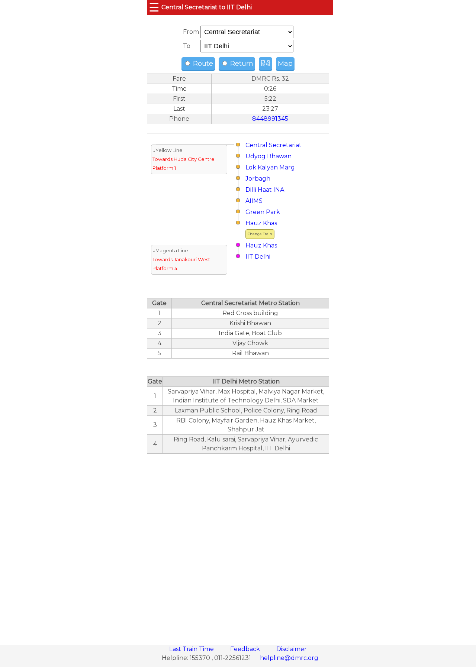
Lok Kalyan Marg (270, 167)
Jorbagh (257, 178)
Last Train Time (192, 649)
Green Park (262, 212)
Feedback (245, 649)
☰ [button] (154, 7)
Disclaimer (291, 649)
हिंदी (265, 63)
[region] (238, 545)
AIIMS (254, 200)
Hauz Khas (261, 223)
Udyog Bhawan (268, 156)
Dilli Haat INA (264, 189)
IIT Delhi (257, 256)
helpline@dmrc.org (289, 657)
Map (285, 63)
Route (202, 63)
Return (240, 63)
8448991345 (270, 118)
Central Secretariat (273, 145)
